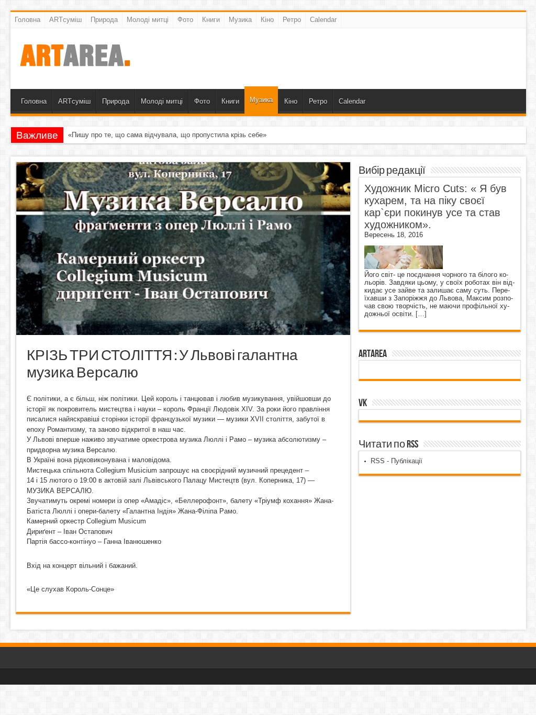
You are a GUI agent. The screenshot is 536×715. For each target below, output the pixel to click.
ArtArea (373, 354)
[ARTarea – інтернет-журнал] (74, 62)
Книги (211, 20)
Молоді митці (148, 20)
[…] (421, 314)
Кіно (267, 20)
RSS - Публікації (396, 461)
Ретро (292, 20)
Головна (27, 20)
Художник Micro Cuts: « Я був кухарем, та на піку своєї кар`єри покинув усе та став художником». (435, 206)
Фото (185, 20)
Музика (240, 20)
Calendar (323, 20)
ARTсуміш (65, 20)
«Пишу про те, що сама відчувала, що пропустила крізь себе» (167, 135)
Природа (104, 20)
